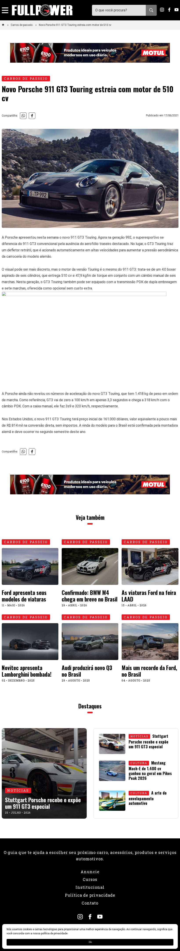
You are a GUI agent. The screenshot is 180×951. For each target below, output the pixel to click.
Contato (90, 903)
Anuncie (90, 871)
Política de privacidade (90, 895)
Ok (90, 942)
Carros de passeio (22, 25)
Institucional (90, 887)
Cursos (90, 879)
